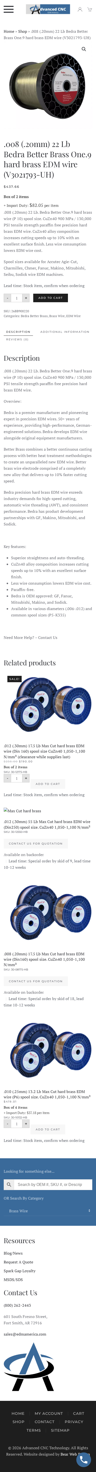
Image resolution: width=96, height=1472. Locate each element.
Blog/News (13, 1253)
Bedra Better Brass (34, 316)
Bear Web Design (75, 1454)
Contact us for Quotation (36, 843)
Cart (78, 1413)
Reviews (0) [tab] (17, 339)
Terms (34, 1430)
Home (9, 31)
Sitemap (60, 1430)
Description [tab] (18, 332)
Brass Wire (57, 316)
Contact (45, 1421)
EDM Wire (73, 316)
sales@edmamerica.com (25, 1334)
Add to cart (50, 298)
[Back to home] (48, 9)
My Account (49, 1413)
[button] (9, 9)
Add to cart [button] (48, 784)
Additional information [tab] (65, 332)
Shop (22, 31)
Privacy (74, 1421)
